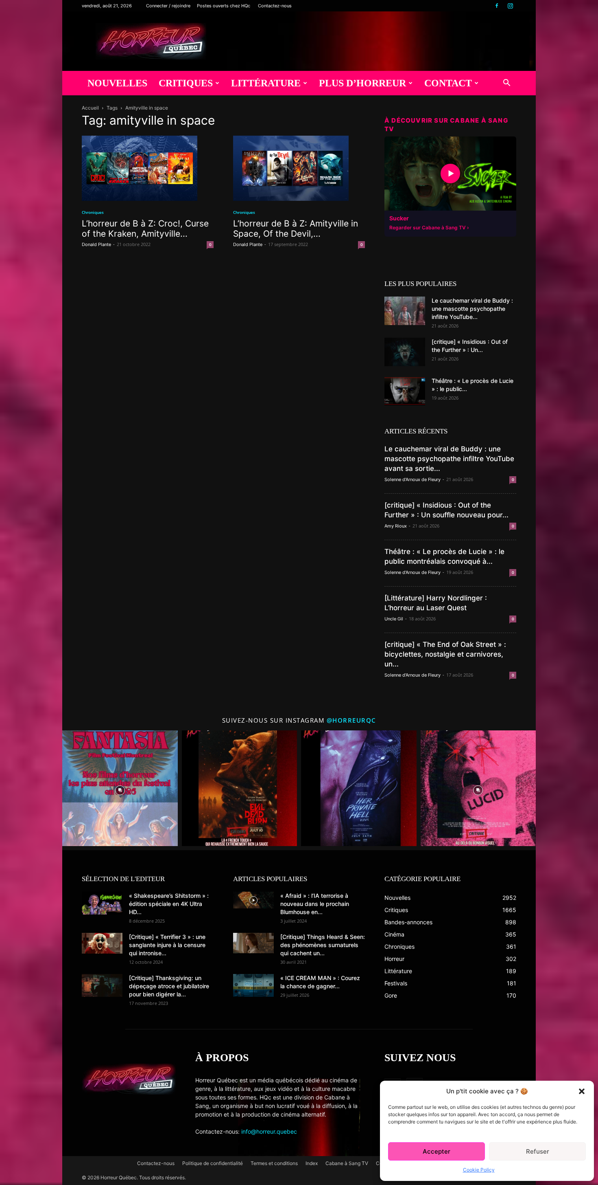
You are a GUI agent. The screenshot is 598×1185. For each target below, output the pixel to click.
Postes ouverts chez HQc (223, 6)
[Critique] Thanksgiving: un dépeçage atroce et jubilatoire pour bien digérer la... (169, 986)
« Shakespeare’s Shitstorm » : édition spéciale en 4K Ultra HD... (169, 903)
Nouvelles (117, 83)
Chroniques (93, 212)
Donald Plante (96, 244)
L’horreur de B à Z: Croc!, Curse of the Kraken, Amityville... (145, 228)
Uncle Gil (393, 619)
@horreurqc (351, 720)
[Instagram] (510, 5)
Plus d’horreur (362, 83)
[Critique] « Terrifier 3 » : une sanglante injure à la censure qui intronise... (167, 944)
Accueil (90, 108)
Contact (448, 83)
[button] (582, 1091)
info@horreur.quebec (269, 1131)
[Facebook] (497, 5)
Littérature (266, 83)
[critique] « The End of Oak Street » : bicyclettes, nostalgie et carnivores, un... (445, 654)
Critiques (186, 83)
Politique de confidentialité (212, 1163)
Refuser (537, 1151)
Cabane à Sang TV (346, 1163)
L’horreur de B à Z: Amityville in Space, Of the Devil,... (295, 228)
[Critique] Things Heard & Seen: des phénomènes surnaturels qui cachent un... (322, 944)
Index (312, 1163)
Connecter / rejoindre (168, 6)
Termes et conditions (274, 1163)
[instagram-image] (120, 788)
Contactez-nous (275, 6)
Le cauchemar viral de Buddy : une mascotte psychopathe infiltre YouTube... (472, 308)
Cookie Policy (479, 1170)
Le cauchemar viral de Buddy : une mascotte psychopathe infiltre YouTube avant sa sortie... (449, 459)
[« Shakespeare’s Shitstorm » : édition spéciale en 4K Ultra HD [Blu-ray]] (102, 903)
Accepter (436, 1151)
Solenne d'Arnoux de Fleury (412, 479)
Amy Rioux (395, 526)
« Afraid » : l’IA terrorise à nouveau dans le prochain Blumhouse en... (314, 903)
